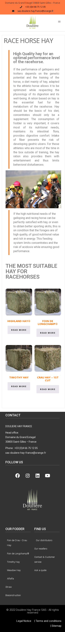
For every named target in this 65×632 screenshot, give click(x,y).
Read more (19, 330)
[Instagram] (27, 475)
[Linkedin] (37, 475)
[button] (32, 22)
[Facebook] (17, 475)
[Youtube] (47, 475)
